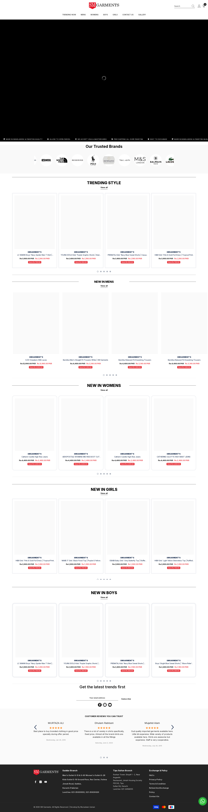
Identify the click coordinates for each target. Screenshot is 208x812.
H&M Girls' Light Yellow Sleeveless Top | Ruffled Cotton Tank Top (174, 561)
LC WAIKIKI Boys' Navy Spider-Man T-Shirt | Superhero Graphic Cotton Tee (34, 255)
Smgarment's (35, 252)
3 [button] (104, 271)
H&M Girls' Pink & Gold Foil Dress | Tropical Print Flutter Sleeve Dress (174, 255)
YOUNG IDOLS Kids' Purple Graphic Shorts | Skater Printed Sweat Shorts (81, 255)
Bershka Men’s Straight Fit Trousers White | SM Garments (85, 360)
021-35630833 (78, 792)
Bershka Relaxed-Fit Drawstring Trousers (135, 360)
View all (104, 187)
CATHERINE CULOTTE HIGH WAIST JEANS (173, 457)
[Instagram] (105, 705)
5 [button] (110, 271)
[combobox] (182, 6)
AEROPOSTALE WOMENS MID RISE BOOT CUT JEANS (81, 457)
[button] (35, 727)
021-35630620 (92, 792)
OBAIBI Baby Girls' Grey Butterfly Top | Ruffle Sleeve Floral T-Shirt (127, 561)
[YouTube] (110, 705)
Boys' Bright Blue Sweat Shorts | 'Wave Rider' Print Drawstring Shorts (173, 663)
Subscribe (126, 699)
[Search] (184, 6)
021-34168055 (127, 789)
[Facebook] (100, 705)
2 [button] (101, 271)
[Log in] (199, 6)
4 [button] (107, 271)
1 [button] (97, 271)
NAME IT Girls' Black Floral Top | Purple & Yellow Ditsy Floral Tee (81, 561)
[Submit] (75, 797)
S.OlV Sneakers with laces (36, 360)
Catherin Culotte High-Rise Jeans (35, 457)
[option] (34, 230)
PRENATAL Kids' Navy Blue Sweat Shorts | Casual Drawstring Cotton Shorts (127, 255)
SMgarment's (35, 454)
